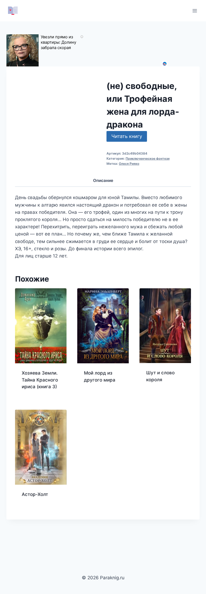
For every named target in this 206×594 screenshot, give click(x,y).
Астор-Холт (35, 494)
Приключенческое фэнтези (148, 158)
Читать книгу (126, 136)
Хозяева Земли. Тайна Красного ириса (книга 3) (40, 379)
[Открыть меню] (195, 10)
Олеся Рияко (129, 164)
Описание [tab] (103, 180)
